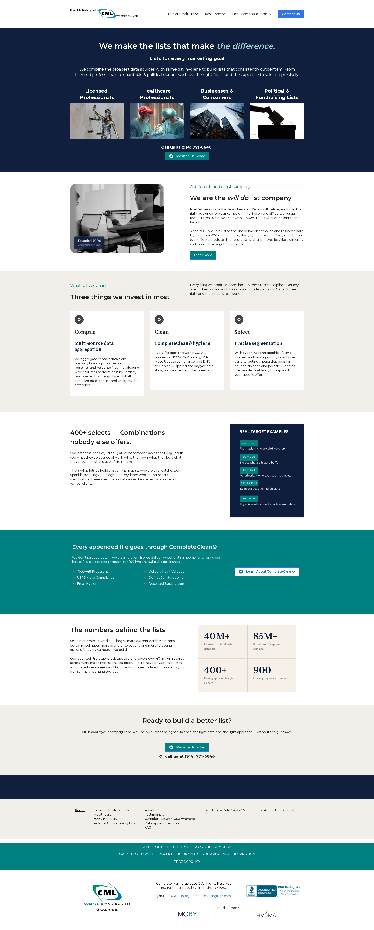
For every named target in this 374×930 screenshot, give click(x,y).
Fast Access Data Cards (249, 14)
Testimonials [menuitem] (154, 814)
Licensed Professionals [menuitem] (111, 810)
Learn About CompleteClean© (270, 571)
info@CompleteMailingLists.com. (206, 896)
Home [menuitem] (80, 810)
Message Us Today (190, 156)
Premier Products (180, 14)
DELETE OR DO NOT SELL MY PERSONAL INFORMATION (187, 847)
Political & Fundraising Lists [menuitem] (114, 823)
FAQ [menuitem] (148, 827)
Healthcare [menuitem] (102, 814)
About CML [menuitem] (153, 810)
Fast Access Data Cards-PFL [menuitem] (278, 810)
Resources (213, 14)
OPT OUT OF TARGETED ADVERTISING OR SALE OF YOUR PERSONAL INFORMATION (187, 854)
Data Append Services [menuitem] (162, 823)
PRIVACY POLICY (187, 862)
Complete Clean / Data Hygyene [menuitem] (170, 819)
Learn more (203, 255)
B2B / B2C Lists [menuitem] (105, 819)
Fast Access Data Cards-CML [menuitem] (226, 810)
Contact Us (291, 14)
